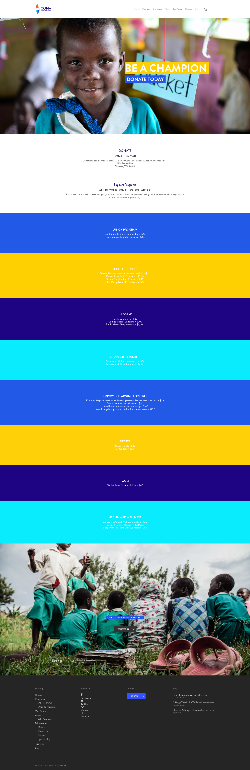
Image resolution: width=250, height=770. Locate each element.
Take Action (177, 9)
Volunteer (43, 731)
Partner (42, 735)
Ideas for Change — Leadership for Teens (193, 709)
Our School (157, 9)
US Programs (45, 702)
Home (136, 9)
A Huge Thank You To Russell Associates (193, 702)
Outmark (62, 765)
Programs (146, 9)
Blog (196, 9)
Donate (42, 726)
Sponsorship (44, 739)
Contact (188, 9)
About (167, 9)
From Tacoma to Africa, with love (190, 695)
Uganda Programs (47, 706)
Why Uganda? (45, 718)
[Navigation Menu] (213, 9)
